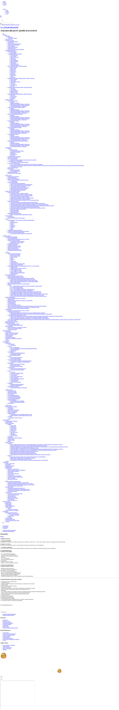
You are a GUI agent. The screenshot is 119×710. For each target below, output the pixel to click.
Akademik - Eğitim (6, 235)
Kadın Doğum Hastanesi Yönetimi (14, 127)
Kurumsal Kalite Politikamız (13, 176)
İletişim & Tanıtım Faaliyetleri (11, 512)
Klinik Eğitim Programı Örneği (14, 249)
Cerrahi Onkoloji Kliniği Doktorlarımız (18, 368)
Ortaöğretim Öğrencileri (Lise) (14, 311)
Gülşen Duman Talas (14, 57)
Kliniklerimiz (8, 342)
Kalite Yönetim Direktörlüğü (13, 178)
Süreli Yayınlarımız (9, 326)
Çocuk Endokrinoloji (14, 379)
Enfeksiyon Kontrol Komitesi (11, 406)
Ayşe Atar (12, 86)
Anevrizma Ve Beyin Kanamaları (14, 475)
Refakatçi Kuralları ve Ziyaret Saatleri (12, 481)
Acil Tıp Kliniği (11, 344)
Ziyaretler (10, 443)
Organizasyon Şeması (9, 40)
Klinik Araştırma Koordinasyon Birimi (15, 276)
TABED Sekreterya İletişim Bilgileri (17, 272)
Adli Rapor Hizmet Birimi (13, 157)
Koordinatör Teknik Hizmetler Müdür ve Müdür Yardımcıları (20, 94)
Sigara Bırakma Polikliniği (15, 354)
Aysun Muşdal (13, 89)
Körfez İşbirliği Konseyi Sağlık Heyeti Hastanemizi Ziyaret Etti (22, 452)
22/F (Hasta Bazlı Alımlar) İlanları (17, 151)
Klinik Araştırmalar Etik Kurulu (14, 253)
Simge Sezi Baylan (14, 432)
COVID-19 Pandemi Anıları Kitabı (12, 520)
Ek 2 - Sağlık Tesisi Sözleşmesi (16, 287)
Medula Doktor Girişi (12, 497)
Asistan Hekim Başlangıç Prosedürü (17, 241)
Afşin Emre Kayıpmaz (14, 65)
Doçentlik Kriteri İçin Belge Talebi (15, 250)
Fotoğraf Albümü (11, 440)
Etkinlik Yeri (12, 225)
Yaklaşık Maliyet (13, 154)
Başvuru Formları (13, 257)
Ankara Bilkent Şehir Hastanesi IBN (17, 263)
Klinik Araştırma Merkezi (10, 274)
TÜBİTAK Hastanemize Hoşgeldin (15, 230)
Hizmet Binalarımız (7, 330)
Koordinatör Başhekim (12, 51)
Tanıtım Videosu (11, 438)
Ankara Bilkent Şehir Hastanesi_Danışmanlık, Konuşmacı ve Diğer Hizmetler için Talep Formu (29, 293)
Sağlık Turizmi (6, 420)
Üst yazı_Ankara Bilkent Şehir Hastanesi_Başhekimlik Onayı (22, 289)
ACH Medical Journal (12, 329)
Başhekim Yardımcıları (14, 103)
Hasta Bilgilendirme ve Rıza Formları (15, 485)
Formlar (9, 284)
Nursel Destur (13, 428)
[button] (5, 9)
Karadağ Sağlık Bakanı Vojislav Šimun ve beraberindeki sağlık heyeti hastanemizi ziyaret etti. (28, 445)
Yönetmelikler (13, 261)
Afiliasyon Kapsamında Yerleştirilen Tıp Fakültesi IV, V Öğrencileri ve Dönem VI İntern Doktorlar (29, 318)
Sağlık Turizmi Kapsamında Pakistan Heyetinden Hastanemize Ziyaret (24, 451)
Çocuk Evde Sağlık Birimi (15, 382)
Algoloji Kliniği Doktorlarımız (16, 357)
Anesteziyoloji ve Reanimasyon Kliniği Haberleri (20, 361)
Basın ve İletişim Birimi (12, 158)
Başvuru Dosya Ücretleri (15, 255)
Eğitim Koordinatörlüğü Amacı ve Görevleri (16, 298)
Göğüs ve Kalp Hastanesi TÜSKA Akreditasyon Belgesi (21, 195)
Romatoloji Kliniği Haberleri (8, 531)
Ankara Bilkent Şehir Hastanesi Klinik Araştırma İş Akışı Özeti (22, 279)
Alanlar (9, 508)
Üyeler (11, 260)
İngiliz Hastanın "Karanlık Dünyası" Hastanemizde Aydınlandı (22, 457)
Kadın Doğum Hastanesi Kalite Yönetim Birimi (19, 187)
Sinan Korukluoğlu (14, 60)
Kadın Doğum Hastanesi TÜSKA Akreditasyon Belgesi (21, 194)
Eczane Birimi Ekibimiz (15, 169)
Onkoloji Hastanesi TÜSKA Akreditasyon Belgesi (20, 198)
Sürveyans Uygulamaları (13, 411)
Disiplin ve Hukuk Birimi (13, 167)
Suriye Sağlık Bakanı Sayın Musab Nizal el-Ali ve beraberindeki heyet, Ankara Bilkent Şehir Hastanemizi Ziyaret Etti (33, 450)
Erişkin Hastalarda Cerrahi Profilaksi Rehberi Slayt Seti (21, 415)
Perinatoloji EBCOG (14, 212)
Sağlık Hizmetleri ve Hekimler (11, 421)
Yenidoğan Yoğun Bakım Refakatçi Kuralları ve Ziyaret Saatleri (20, 483)
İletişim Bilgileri (8, 502)
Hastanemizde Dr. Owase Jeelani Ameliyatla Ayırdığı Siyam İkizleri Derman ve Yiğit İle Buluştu (29, 460)
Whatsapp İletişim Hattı (10, 505)
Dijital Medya (5, 511)
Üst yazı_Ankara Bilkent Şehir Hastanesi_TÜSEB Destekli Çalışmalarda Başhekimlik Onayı (28, 296)
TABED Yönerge (13, 267)
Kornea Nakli (10, 472)
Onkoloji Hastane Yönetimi (13, 120)
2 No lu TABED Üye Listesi (16, 271)
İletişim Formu (8, 503)
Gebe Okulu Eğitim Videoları (13, 324)
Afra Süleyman (13, 434)
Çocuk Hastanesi (11, 46)
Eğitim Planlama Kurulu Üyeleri (14, 246)
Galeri (11, 228)
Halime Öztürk (13, 75)
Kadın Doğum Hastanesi (13, 47)
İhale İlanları (12, 153)
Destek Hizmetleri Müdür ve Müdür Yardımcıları (19, 105)
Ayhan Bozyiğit (13, 96)
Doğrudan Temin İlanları (15, 152)
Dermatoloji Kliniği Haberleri (16, 385)
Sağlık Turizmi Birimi (9, 423)
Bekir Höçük (12, 97)
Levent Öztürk (13, 52)
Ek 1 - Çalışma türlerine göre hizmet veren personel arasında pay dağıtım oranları (26, 286)
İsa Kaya (12, 76)
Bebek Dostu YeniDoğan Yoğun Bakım (18, 209)
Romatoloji (5, 528)
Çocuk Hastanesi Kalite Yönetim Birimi (18, 186)
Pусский (5, 3)
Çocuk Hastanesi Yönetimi (13, 134)
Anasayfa (12, 221)
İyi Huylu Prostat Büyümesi (13, 473)
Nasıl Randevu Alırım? (9, 465)
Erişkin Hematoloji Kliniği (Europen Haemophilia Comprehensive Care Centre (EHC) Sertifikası (29, 204)
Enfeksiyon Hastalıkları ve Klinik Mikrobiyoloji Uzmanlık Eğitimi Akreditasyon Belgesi (27, 207)
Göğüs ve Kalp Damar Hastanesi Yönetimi (16, 107)
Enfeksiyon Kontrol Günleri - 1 (16, 417)
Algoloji (9, 356)
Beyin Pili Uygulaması (12, 393)
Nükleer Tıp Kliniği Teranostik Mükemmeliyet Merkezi (21, 214)
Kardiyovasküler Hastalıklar (13, 471)
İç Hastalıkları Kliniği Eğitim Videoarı (15, 325)
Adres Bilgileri (13, 350)
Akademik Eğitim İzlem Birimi (11, 236)
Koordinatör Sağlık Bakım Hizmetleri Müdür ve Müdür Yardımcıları (21, 78)
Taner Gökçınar (13, 56)
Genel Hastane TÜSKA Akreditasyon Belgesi (19, 193)
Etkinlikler (10, 416)
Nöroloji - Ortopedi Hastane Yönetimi (15, 114)
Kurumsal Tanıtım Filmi (10, 519)
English (4, 2)
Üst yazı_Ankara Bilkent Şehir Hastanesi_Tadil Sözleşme (21, 290)
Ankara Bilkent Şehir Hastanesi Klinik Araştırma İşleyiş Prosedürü (21, 278)
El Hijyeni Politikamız (12, 177)
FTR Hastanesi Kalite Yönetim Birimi (17, 190)
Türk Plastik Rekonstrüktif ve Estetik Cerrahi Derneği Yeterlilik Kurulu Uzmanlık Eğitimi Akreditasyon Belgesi (32, 205)
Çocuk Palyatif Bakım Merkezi (14, 396)
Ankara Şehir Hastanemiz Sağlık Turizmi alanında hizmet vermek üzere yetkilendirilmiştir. (28, 456)
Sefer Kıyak (12, 82)
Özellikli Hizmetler (9, 389)
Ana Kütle (7, 340)
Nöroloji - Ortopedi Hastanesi (11, 334)
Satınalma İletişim (13, 149)
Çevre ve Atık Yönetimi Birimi (14, 163)
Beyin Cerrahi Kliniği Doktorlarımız (17, 364)
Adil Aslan (12, 433)
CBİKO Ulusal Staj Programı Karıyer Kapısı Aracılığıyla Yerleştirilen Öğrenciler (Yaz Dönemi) (29, 317)
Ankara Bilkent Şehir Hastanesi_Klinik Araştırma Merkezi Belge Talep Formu (25, 292)
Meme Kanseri (11, 474)
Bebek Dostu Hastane (14, 211)
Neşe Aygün (12, 431)
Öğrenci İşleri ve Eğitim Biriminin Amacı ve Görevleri (18, 310)
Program (12, 224)
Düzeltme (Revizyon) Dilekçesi (16, 264)
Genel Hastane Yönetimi (13, 100)
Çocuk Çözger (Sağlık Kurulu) (16, 376)
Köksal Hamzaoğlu (14, 61)
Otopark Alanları (8, 507)
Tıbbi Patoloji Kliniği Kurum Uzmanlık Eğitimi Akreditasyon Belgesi (24, 202)
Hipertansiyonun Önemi (12, 479)
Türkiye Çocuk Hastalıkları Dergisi (15, 328)
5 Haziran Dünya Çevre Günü (16, 166)
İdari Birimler (8, 147)
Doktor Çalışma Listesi (9, 463)
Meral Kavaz (12, 70)
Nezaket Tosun (13, 71)
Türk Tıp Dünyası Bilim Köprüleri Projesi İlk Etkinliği (21, 233)
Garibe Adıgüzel (13, 79)
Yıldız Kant (12, 72)
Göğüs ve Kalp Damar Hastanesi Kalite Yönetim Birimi (21, 184)
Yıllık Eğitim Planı (11, 302)
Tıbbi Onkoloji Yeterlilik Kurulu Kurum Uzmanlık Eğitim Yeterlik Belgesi (24, 206)
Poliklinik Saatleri (8, 466)
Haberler (9, 455)
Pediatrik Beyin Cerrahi (15, 365)
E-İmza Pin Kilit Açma (12, 500)
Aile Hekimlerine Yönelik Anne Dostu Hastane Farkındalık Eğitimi (21, 220)
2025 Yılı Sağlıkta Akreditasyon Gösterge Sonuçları (18, 180)
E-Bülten (9, 517)
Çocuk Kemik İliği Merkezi (13, 395)
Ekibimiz (9, 424)
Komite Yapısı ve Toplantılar (13, 409)
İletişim (11, 229)
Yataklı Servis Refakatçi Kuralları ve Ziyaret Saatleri (18, 482)
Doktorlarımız (13, 345)
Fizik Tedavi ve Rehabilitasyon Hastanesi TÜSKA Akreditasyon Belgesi (24, 200)
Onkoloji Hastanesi (11, 48)
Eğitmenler (12, 226)
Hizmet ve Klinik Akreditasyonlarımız (12, 191)
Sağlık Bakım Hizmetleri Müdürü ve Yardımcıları (20, 104)
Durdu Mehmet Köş (14, 63)
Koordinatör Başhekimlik (13, 41)
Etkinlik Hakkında (14, 222)
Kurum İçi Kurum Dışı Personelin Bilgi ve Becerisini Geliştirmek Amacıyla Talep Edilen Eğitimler (27, 306)
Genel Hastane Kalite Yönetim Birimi (17, 183)
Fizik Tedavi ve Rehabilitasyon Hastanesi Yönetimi (18, 140)
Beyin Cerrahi (10, 363)
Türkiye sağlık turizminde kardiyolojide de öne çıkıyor (21, 459)
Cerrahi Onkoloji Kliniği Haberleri (17, 369)
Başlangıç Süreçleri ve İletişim (14, 240)
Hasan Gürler (13, 69)
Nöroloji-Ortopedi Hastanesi (13, 44)
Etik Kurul (7, 252)
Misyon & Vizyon (9, 39)
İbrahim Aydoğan (13, 91)
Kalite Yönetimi (8, 175)
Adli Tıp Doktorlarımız (14, 347)
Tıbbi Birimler (6, 341)
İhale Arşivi (12, 155)
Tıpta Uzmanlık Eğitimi (12, 238)
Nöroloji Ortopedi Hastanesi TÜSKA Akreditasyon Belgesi (22, 197)
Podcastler (7, 521)
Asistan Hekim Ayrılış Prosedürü (16, 242)
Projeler (6, 219)
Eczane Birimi (11, 168)
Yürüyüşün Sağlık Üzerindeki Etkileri (15, 476)
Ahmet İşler (12, 88)
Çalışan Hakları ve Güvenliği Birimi (15, 161)
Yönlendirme (5, 462)
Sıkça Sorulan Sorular (12, 320)
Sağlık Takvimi (11, 516)
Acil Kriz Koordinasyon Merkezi (14, 156)
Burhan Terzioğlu (13, 67)
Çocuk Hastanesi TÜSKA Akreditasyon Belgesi (19, 196)
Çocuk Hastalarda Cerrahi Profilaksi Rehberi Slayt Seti (21, 414)
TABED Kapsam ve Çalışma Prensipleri (18, 268)
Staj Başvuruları (8, 309)
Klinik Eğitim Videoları (10, 322)
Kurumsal (5, 34)
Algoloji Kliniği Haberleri (15, 358)
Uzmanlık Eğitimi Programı (13, 243)
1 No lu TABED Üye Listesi (16, 270)
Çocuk (9, 370)
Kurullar (12, 223)
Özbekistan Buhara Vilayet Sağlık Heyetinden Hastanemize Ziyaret (23, 453)
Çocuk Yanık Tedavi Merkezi (13, 398)
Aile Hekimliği (11, 351)
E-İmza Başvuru (11, 499)
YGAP (6, 339)
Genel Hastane (11, 42)
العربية (4, 4)
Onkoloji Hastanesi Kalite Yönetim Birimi (18, 188)
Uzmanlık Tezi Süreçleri (12, 244)
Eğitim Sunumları (11, 413)
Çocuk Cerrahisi (13, 375)
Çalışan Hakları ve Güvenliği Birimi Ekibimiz (19, 162)
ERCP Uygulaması (11, 478)
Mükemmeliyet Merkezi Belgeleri (14, 213)
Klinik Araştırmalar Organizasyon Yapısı (16, 277)
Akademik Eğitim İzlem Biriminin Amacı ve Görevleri (18, 239)
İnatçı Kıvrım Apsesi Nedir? (13, 469)
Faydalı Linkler (8, 492)
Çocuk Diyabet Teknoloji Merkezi (17, 378)
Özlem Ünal (12, 58)
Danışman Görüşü (14, 262)
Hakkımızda (10, 37)
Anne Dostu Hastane (14, 210)
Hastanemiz (7, 36)
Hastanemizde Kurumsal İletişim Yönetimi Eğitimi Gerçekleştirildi (23, 159)
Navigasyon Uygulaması (13, 509)
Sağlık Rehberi (8, 468)
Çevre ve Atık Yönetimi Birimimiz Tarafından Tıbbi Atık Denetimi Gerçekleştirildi (26, 164)
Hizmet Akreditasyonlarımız (13, 192)
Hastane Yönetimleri (9, 99)
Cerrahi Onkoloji (11, 367)
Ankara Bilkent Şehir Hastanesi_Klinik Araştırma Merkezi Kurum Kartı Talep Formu (27, 294)
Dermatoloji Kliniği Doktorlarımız (17, 384)
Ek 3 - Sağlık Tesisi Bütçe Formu (16, 288)
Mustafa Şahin (13, 68)
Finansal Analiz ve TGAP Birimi (14, 173)
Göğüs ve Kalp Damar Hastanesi (14, 43)
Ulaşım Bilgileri (8, 504)
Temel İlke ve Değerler (12, 38)
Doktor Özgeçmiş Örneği (13, 498)
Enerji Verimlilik (8, 215)
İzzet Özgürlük (13, 59)
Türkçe (4, 1)
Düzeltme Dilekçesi (14, 273)
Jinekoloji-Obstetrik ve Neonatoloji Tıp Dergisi (17, 327)
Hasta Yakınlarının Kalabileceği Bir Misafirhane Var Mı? (19, 490)
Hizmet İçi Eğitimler (12, 301)
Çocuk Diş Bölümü (14, 377)
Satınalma (10, 148)
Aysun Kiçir (12, 84)
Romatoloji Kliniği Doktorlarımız (9, 530)
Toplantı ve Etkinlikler (14, 514)
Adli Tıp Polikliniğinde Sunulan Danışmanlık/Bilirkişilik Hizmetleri (23, 348)
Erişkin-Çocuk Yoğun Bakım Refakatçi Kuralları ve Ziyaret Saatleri (21, 484)
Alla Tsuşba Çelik (13, 435)
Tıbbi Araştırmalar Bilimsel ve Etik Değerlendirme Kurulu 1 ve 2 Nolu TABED (23, 265)
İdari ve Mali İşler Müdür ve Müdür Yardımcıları (17, 66)
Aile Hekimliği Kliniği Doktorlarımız (17, 353)
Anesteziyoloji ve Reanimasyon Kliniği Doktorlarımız (20, 360)
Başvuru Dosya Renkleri (15, 254)
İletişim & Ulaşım (6, 501)
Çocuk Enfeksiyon (14, 380)
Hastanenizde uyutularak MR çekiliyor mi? (16, 488)
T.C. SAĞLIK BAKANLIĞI (9, 27)
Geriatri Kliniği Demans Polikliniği (17, 401)
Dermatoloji (10, 383)
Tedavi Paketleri (8, 422)
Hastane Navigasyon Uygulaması (12, 510)
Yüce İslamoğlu (13, 427)
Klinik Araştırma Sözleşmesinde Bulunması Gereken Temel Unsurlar (23, 280)
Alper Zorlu (12, 95)
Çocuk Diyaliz (11, 394)
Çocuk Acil (12, 372)
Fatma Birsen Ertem (14, 90)
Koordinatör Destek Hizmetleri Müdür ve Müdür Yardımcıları (20, 87)
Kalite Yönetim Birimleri (13, 182)
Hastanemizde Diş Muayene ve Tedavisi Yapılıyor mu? (18, 489)
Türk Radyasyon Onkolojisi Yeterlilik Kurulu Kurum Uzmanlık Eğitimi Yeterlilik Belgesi (27, 203)
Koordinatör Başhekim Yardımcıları (15, 53)
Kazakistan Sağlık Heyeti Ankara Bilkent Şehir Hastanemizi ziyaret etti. (24, 447)
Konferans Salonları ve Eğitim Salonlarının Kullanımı (18, 308)
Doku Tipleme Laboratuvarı (13, 386)
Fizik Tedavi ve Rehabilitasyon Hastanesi (16, 49)
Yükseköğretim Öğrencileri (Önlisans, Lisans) (17, 315)
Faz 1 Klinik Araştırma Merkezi (14, 282)
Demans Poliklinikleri (12, 399)
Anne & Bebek (8, 405)
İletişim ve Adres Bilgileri (13, 248)
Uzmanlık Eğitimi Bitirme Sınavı (14, 245)
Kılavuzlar (12, 259)
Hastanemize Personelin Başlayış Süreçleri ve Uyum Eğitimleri (20, 300)
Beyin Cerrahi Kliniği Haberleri (16, 366)
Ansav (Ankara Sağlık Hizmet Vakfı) (15, 493)
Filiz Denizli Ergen (14, 55)
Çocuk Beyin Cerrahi (14, 374)
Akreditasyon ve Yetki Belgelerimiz (15, 437)
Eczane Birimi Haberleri (15, 171)
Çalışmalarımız (11, 408)
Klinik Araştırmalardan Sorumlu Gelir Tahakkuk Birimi (19, 283)
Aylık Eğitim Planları (12, 303)
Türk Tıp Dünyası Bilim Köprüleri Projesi (16, 232)
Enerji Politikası (11, 216)
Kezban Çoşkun (13, 430)
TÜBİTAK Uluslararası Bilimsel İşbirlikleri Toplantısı (18, 231)
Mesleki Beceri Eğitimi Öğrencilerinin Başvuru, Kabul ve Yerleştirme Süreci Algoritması (27, 312)
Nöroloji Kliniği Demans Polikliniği (17, 402)
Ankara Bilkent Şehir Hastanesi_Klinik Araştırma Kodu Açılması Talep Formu (25, 291)
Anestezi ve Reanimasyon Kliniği (14, 359)
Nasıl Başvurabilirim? (14, 349)
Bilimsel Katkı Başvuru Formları (11, 321)
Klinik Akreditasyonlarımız (13, 201)
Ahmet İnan (12, 98)
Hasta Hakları (8, 464)
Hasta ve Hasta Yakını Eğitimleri (14, 305)
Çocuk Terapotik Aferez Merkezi (14, 397)
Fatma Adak (12, 73)
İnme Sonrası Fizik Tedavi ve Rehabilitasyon (16, 470)
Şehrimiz (7, 461)
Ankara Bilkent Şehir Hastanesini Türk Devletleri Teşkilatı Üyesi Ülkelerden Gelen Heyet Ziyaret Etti (30, 454)
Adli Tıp (9, 346)
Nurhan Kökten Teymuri (15, 81)
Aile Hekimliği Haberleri (15, 355)
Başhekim (12, 101)
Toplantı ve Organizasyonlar (13, 513)
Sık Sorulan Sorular (9, 486)
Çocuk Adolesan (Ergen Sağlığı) (16, 373)
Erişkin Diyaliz (11, 403)
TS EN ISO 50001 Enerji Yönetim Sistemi (16, 217)
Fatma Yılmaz (13, 80)
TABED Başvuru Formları (15, 269)
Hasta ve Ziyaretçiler (9, 442)
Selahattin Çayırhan (14, 92)
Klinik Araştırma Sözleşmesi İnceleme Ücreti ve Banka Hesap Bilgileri (24, 281)
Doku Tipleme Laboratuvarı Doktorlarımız (18, 387)
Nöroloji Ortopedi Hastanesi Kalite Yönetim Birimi (20, 185)
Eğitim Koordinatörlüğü (12, 172)
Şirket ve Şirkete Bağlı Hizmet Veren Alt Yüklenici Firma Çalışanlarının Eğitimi (23, 307)
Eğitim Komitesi (11, 299)
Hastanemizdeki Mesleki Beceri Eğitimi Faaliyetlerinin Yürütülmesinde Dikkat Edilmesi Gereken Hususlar (31, 313)
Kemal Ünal (12, 77)
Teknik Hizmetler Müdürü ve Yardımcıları (18, 106)
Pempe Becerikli (13, 85)
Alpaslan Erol (13, 62)
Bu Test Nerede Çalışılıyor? (13, 494)
